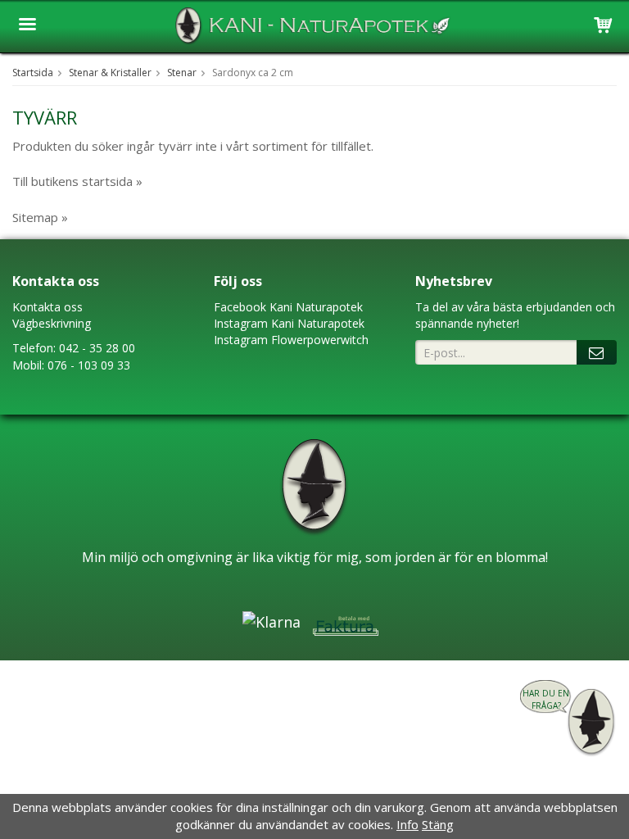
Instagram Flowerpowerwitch (291, 339)
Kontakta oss (47, 307)
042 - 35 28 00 (97, 348)
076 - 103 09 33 (89, 365)
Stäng (438, 824)
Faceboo (237, 307)
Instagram (241, 323)
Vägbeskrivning (51, 323)
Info (407, 824)
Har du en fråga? (546, 699)
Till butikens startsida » (77, 181)
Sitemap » (40, 217)
